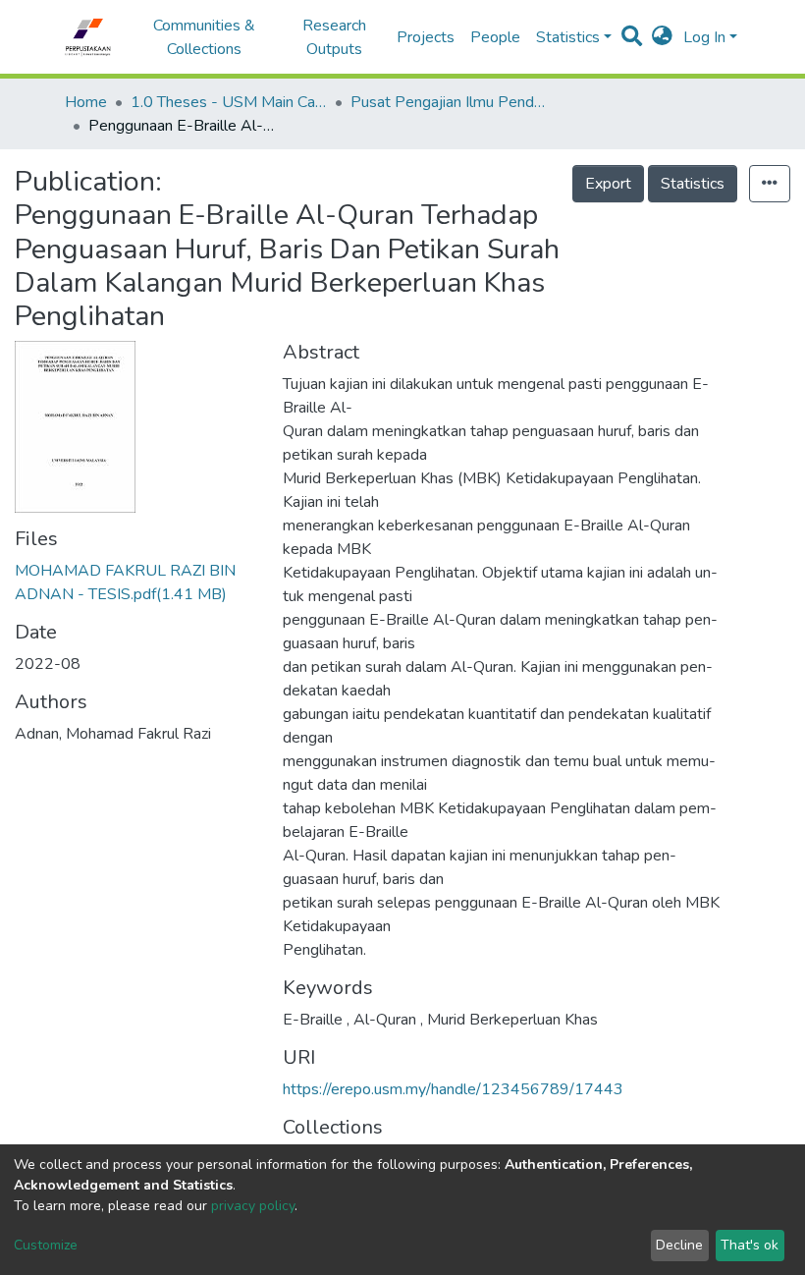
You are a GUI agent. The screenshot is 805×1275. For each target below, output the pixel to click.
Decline (679, 1245)
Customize (46, 1245)
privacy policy (253, 1205)
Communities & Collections (204, 37)
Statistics (692, 183)
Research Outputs (334, 37)
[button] (662, 37)
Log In (704, 37)
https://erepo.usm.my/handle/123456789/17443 (453, 1089)
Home (86, 102)
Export (608, 183)
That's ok (749, 1245)
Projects (426, 37)
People (495, 37)
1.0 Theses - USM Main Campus (229, 102)
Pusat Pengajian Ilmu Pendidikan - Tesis (448, 102)
